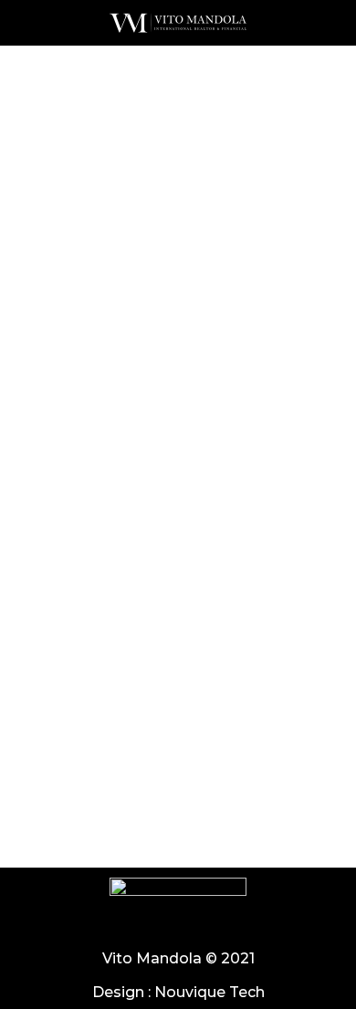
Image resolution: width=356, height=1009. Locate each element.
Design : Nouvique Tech (178, 992)
